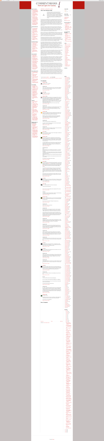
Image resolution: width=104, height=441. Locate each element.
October (67, 311)
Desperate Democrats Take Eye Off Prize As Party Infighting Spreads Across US (35, 14)
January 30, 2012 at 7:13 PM (46, 246)
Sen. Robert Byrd (67, 278)
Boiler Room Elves (67, 92)
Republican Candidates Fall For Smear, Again (69, 398)
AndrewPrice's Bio (66, 17)
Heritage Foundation (67, 55)
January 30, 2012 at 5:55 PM (46, 176)
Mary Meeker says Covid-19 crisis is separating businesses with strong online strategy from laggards (34, 65)
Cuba (65, 120)
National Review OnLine (68, 60)
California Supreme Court (68, 99)
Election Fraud (67, 138)
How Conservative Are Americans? (67, 35)
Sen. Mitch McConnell (67, 275)
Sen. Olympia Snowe (67, 276)
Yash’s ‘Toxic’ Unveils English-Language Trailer (35, 102)
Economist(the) (67, 134)
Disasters (66, 129)
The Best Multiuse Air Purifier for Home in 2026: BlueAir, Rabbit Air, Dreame (34, 134)
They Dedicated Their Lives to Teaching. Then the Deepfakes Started (35, 137)
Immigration (66, 168)
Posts (66, 10)
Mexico (66, 205)
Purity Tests (66, 225)
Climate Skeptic (67, 50)
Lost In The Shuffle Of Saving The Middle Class (68, 347)
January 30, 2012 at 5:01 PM (46, 109)
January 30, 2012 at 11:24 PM (46, 292)
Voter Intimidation (67, 305)
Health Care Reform (67, 160)
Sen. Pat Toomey (67, 277)
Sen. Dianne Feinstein (67, 262)
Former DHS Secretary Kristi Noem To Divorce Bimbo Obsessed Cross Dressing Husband (35, 23)
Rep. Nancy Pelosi (67, 241)
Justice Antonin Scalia (67, 187)
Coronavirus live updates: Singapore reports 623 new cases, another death (34, 56)
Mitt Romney (66, 209)
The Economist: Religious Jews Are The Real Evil (68, 422)
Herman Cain (66, 161)
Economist (66, 53)
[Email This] (51, 77)
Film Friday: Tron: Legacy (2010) (68, 390)
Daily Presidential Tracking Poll (34, 46)
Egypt (66, 137)
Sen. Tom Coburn (67, 281)
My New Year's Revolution (67, 426)
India (65, 170)
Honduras (66, 166)
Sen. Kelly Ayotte (67, 271)
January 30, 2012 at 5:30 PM (46, 134)
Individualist (44, 294)
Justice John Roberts (67, 193)
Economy (66, 135)
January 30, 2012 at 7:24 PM (46, 263)
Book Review (66, 93)
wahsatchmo (44, 111)
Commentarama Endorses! (67, 404)
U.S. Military (66, 297)
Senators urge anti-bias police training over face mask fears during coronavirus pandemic (35, 62)
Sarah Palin (66, 252)
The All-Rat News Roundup (68, 375)
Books (66, 94)
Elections (66, 139)
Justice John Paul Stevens (68, 191)
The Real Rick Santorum (69, 402)
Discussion (66, 130)
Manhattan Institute (67, 59)
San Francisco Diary (67, 251)
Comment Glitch (68, 339)
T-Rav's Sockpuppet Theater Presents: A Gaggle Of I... (68, 369)
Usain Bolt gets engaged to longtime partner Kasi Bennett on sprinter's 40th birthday (35, 80)
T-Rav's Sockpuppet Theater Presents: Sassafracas (68, 381)
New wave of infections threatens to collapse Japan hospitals (35, 68)
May (66, 317)
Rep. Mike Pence (67, 240)
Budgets (66, 97)
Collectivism (66, 111)
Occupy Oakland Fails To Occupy (68, 331)
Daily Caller (66, 51)
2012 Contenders (67, 78)
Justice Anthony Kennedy (68, 185)
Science (66, 253)
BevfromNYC (44, 136)
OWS (65, 218)
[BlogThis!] (52, 77)
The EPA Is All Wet (68, 393)
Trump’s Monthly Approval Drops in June (35, 44)
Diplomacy (66, 128)
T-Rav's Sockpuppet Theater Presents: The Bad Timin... (68, 411)
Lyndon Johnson (67, 203)
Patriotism (66, 220)
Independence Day (67, 169)
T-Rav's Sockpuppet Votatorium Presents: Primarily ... (68, 323)
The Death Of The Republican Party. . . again (68, 26)
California (66, 98)
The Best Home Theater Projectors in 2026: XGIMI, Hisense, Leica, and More (35, 128)
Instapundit (66, 57)
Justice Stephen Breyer (67, 198)
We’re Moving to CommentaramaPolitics (67, 23)
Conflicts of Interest (67, 114)
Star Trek (66, 282)
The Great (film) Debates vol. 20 (68, 408)
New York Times (67, 215)
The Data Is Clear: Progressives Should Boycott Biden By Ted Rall (34, 51)
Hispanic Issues (67, 163)
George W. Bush (67, 155)
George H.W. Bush (67, 154)
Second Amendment (67, 256)
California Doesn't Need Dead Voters (68, 367)
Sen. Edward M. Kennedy (68, 263)
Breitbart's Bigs (67, 47)
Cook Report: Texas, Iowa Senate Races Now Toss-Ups (35, 34)
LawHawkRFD (67, 199)
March (67, 319)
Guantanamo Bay (67, 157)
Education (66, 136)
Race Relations (66, 226)
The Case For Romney (68, 423)
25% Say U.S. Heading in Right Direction (35, 43)
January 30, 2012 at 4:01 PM (46, 84)
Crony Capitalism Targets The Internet (68, 395)
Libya (65, 202)
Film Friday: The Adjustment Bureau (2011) (68, 365)
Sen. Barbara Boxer (67, 257)
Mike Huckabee (67, 207)
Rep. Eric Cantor (67, 235)
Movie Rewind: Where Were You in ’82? (68, 397)
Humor (66, 167)
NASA (66, 210)
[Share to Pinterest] (54, 77)
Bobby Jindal (66, 91)
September (67, 312)
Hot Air (66, 56)
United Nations (67, 301)
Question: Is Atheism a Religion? (68, 334)
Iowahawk (66, 58)
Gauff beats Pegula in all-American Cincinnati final (35, 73)
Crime (66, 119)
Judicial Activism (67, 184)
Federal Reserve (67, 144)
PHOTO (49, 163)
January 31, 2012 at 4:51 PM (46, 300)
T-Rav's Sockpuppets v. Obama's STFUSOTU (68, 349)
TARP (66, 285)
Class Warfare (66, 109)
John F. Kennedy (67, 181)
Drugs (66, 131)
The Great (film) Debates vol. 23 (68, 332)
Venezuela (66, 303)
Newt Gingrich (67, 216)
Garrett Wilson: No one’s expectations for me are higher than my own (35, 89)
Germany (66, 156)
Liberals (66, 201)
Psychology (66, 224)
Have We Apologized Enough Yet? (68, 379)
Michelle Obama (67, 206)
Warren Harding (67, 306)
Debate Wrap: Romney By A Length (68, 377)
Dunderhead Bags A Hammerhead (68, 392)
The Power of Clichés (68, 419)
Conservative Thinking (67, 115)
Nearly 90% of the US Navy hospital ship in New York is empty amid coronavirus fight (35, 59)
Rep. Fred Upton (67, 236)
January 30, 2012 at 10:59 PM (46, 284)
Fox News (66, 54)
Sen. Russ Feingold (67, 279)
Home (51, 321)
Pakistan (66, 219)
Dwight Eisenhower (67, 132)
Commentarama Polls (67, 112)
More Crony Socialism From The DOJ (68, 405)
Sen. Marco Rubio (67, 273)
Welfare (66, 307)
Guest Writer (66, 158)
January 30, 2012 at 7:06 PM (46, 228)
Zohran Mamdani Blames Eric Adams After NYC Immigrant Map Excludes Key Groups (35, 20)
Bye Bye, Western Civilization (68, 338)
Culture (66, 121)
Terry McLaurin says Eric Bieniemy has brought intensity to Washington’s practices (35, 92)
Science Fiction (67, 254)
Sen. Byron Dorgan (67, 260)
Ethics (66, 142)
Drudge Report (67, 52)
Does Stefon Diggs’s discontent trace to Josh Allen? (35, 98)
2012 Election (66, 79)
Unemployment (67, 299)
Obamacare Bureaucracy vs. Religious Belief (68, 325)
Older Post (61, 321)
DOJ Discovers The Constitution (68, 355)
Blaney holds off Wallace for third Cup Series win (35, 82)
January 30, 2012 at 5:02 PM (46, 118)
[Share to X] (53, 77)
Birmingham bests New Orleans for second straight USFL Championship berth (35, 95)
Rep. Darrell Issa (67, 233)
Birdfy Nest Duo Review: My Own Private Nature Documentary (34, 125)
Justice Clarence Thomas (68, 188)
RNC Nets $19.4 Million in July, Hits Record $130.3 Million (35, 37)
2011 (66, 429)
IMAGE (43, 165)
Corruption (66, 118)
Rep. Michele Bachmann (68, 238)
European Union (67, 143)
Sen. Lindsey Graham (67, 272)
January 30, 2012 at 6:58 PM (46, 216)
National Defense (67, 211)
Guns (65, 159)
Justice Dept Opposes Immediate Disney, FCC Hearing (35, 32)
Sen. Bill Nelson (67, 259)
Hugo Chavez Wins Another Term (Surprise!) (68, 28)
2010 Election (66, 77)
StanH (43, 265)
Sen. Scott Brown (67, 280)
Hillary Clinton (67, 162)
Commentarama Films (67, 46)
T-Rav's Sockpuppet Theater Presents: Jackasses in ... (68, 341)
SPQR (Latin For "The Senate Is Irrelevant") (68, 414)
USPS (66, 302)
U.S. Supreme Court (67, 298)
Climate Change (67, 110)
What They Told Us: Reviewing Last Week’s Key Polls (35, 48)
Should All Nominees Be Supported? (69, 343)
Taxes (65, 286)
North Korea (66, 217)
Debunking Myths (67, 123)
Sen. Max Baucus (67, 274)
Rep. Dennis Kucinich (67, 234)
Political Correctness (67, 221)
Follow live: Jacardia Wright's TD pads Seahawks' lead (34, 75)
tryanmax (44, 131)
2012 (66, 310)
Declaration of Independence (66, 124)
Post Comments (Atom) (46, 322)
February (67, 320)
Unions (66, 300)
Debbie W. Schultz (67, 122)
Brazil (66, 95)
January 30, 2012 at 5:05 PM (46, 129)
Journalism (66, 183)
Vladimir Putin (67, 304)
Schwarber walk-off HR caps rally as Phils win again (35, 77)
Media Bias (66, 204)
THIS (46, 168)
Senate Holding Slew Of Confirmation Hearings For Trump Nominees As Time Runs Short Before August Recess (35, 11)
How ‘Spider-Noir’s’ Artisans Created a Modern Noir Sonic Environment (34, 114)
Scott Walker (66, 255)
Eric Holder (66, 141)
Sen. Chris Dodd (67, 261)
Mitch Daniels (66, 208)
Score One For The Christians (68, 385)
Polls (65, 223)
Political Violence (67, 222)
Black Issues (66, 90)
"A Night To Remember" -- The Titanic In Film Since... (69, 373)
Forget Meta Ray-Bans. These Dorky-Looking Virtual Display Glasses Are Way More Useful (35, 131)
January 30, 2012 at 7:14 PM (46, 251)
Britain (66, 96)
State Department (67, 283)
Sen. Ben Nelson (67, 258)
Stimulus (66, 284)
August (67, 313)
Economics (66, 133)
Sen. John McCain (67, 270)
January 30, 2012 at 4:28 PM (46, 94)
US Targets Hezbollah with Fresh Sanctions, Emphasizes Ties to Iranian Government (34, 29)
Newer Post (42, 321)
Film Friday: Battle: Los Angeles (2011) (68, 336)
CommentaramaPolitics (67, 45)
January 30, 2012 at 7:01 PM (46, 222)
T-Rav (43, 242)
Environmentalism (67, 140)
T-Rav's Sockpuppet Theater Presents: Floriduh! (68, 353)
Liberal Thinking (67, 200)
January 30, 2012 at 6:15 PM (46, 194)
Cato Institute (66, 48)
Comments (66, 11)
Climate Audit (66, 49)
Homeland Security (67, 165)
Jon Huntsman (66, 182)
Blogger (53, 439)
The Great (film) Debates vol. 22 (68, 359)
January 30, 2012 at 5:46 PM (46, 159)
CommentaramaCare (67, 113)
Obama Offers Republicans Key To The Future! (68, 384)
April (66, 318)
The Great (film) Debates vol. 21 (68, 387)
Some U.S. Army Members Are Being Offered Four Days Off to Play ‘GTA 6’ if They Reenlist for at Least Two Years (35, 111)
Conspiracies (66, 117)
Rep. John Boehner (67, 237)
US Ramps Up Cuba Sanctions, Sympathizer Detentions (35, 39)
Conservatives (66, 116)
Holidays (66, 164)
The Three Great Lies (68, 407)
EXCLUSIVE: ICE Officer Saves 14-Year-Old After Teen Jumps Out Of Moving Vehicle (35, 17)
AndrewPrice (44, 82)
